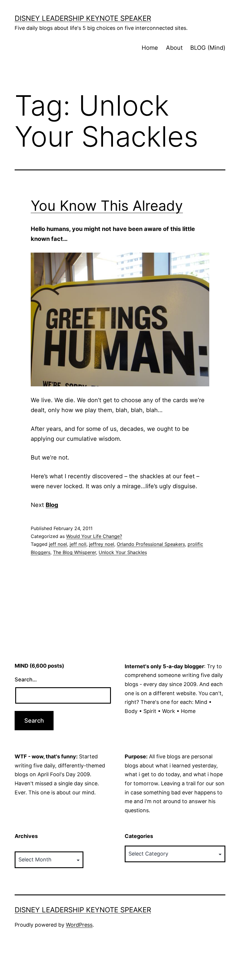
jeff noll (78, 544)
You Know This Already (107, 205)
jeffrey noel (101, 544)
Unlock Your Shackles (123, 552)
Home (150, 47)
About (174, 47)
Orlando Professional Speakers (151, 544)
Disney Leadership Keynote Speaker (83, 18)
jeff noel (58, 544)
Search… (26, 679)
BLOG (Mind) (207, 47)
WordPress (79, 925)
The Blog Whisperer (74, 552)
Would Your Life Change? (94, 536)
